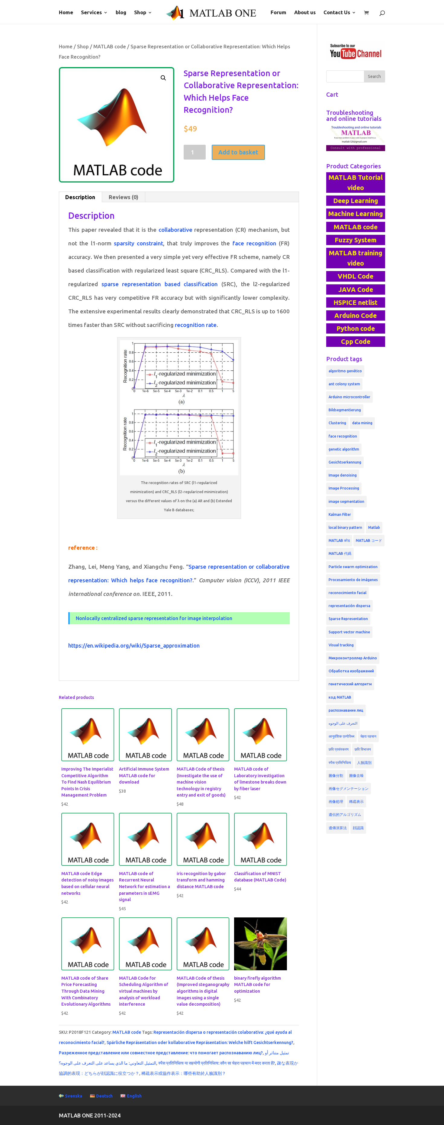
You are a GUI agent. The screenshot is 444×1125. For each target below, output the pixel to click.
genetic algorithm (344, 449)
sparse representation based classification (161, 284)
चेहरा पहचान (368, 736)
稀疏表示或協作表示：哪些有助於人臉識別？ (183, 1073)
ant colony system (344, 384)
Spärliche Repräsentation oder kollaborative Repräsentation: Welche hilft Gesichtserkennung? (200, 1042)
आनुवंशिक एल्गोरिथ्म (341, 736)
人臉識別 (364, 763)
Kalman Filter (340, 514)
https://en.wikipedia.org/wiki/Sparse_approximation (134, 645)
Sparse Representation (348, 619)
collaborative (177, 230)
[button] (163, 78)
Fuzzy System (356, 240)
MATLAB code (109, 46)
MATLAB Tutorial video (355, 182)
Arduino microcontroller (349, 397)
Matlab (374, 527)
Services (91, 12)
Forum (278, 12)
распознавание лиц (346, 710)
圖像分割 (336, 775)
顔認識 (358, 828)
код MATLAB (340, 697)
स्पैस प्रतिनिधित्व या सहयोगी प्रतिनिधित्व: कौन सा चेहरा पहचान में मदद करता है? (216, 1063)
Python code (355, 328)
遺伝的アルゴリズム (345, 814)
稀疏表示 (356, 801)
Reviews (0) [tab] (123, 197)
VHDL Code (355, 276)
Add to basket (238, 152)
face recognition (256, 243)
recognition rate (195, 325)
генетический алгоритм (350, 684)
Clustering (337, 423)
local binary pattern (345, 527)
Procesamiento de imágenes (353, 580)
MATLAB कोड (339, 540)
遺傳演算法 (338, 828)
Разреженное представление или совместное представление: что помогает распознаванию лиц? (161, 1052)
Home (66, 12)
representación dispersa (349, 606)
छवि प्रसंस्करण (339, 749)
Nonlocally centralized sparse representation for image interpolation (154, 618)
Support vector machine (349, 632)
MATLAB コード (369, 540)
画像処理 (336, 801)
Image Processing (344, 488)
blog (121, 12)
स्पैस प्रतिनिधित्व (340, 763)
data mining (362, 423)
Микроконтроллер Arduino (353, 658)
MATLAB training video (355, 258)
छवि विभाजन (363, 749)
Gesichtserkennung (345, 462)
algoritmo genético (345, 371)
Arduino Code (355, 315)
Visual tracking (341, 645)
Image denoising (343, 475)
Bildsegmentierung (345, 410)
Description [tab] (80, 197)
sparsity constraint (138, 243)
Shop (140, 12)
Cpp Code (355, 341)
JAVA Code (355, 289)
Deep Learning (355, 200)
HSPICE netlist (355, 302)
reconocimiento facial (347, 593)
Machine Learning (355, 213)
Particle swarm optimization (353, 567)
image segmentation (346, 501)
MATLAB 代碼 (340, 553)
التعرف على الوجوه (343, 723)
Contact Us (336, 12)
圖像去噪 (356, 775)
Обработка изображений (351, 671)
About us (305, 12)
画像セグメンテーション (348, 788)
